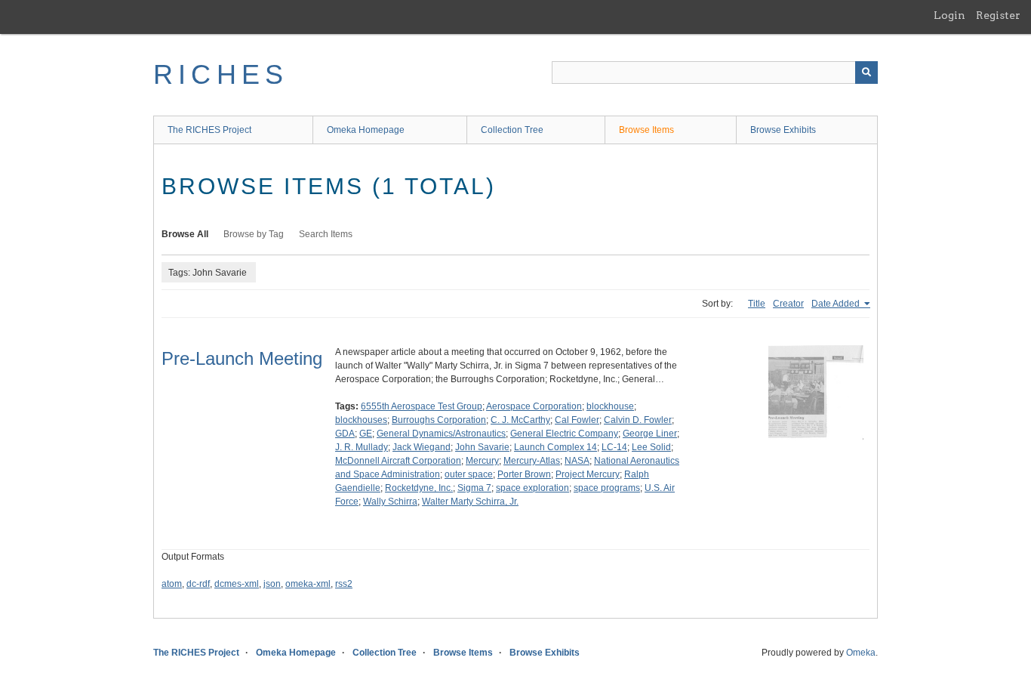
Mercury (482, 460)
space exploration (532, 488)
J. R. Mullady (361, 447)
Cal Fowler (577, 420)
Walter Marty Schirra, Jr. (470, 501)
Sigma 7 (474, 488)
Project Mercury (588, 474)
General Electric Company (564, 433)
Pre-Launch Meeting (242, 358)
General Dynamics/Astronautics (441, 433)
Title (756, 303)
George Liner (650, 433)
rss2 (343, 584)
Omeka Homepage (366, 130)
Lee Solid (651, 447)
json (272, 584)
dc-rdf (198, 584)
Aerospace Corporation (534, 406)
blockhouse (610, 406)
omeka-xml (308, 584)
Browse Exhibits (783, 130)
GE (365, 433)
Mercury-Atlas (531, 460)
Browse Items (646, 130)
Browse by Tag (253, 234)
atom (172, 584)
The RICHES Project (209, 130)
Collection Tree (512, 130)
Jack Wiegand (421, 447)
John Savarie (482, 447)
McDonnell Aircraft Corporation (398, 460)
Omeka (861, 652)
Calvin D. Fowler (638, 420)
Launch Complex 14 (555, 447)
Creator (788, 303)
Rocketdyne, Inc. (419, 488)
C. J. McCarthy (520, 420)
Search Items (325, 234)
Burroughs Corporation (439, 420)
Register (998, 15)
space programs (607, 488)
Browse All (185, 234)
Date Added (836, 303)
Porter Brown (524, 474)
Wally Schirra (390, 501)
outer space (469, 474)
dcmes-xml (236, 584)
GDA (345, 433)
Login (949, 15)
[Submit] (866, 72)
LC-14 (614, 447)
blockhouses (361, 420)
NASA (577, 460)
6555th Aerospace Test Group (421, 406)
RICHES (220, 74)
